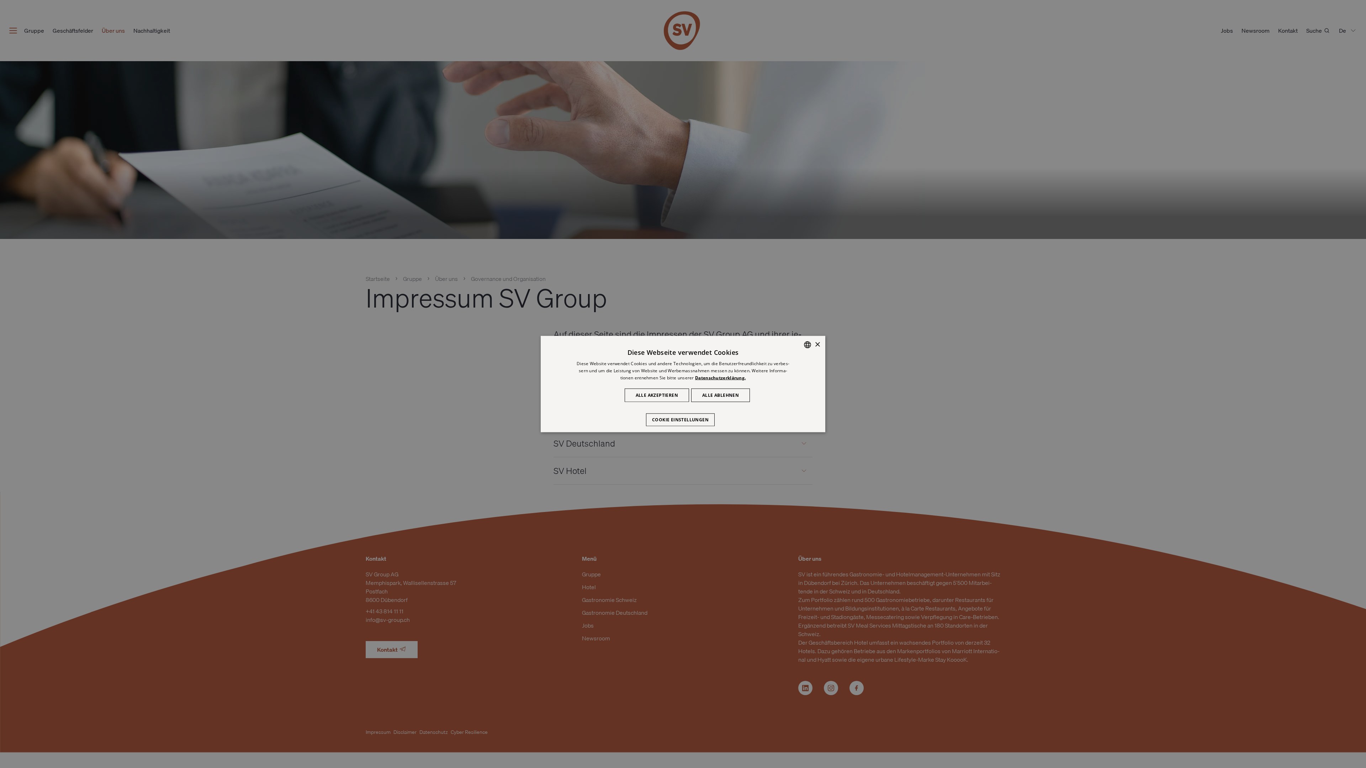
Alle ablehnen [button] (720, 395)
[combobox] (807, 344)
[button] (683, 416)
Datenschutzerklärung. (720, 378)
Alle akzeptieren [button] (657, 395)
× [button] (817, 344)
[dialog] (683, 384)
